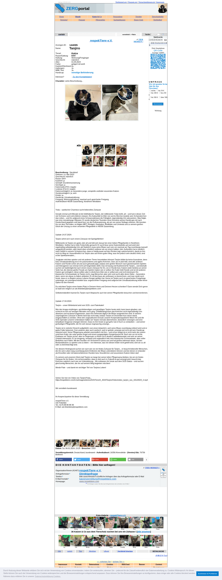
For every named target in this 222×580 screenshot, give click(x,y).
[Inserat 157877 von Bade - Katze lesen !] (111, 528)
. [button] (48, 576)
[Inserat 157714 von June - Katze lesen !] (88, 528)
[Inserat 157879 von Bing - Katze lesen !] (123, 528)
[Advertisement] (111, 26)
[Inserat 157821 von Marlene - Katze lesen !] (99, 528)
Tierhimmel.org (121, 2)
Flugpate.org (132, 2)
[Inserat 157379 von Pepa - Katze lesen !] (158, 528)
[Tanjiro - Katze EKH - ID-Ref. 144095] (83, 120)
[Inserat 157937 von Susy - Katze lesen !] (111, 546)
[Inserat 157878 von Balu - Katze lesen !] (146, 528)
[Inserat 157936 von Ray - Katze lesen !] (134, 528)
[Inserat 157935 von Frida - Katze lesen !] (158, 546)
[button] (64, 459)
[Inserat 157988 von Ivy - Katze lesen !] (64, 546)
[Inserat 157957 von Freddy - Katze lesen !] (123, 546)
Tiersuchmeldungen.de (146, 2)
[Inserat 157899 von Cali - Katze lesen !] (64, 528)
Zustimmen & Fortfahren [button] (207, 574)
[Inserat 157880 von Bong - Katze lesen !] (76, 528)
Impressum (160, 2)
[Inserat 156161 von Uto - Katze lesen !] (76, 546)
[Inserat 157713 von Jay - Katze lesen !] (99, 546)
